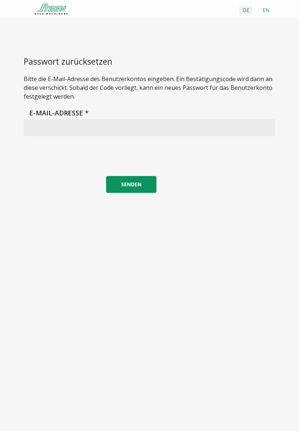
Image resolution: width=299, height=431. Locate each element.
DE (245, 10)
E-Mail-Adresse (59, 112)
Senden (131, 184)
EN (266, 10)
